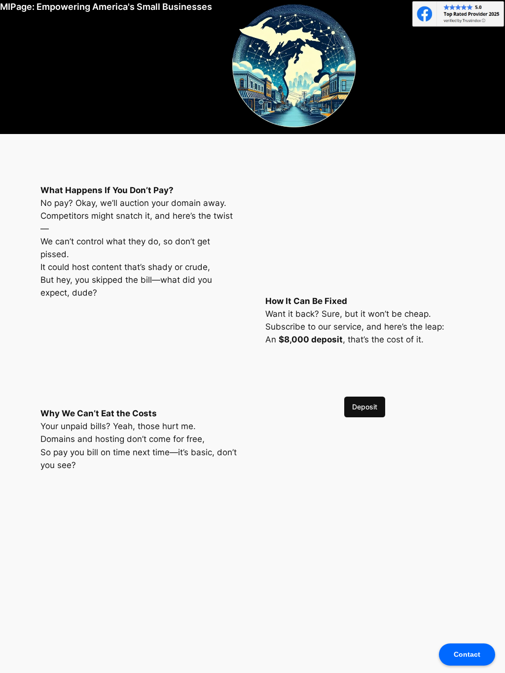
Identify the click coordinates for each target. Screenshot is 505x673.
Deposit (364, 407)
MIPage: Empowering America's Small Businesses (106, 6)
